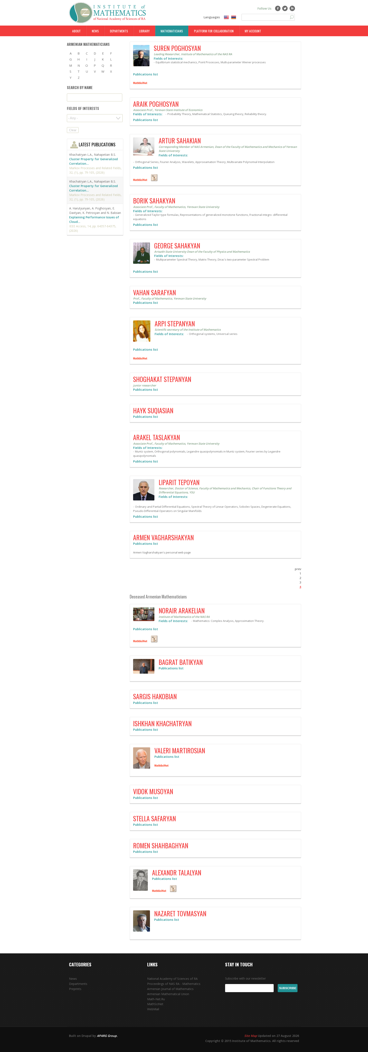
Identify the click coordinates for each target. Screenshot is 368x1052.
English (226, 17)
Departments (119, 31)
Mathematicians (172, 31)
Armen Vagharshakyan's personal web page (162, 552)
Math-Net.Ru (156, 999)
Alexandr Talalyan (176, 872)
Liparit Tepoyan (179, 482)
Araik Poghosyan (156, 104)
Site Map (250, 1036)
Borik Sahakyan (154, 200)
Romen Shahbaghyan (160, 845)
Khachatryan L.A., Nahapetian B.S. (92, 155)
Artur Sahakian (180, 140)
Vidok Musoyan (153, 791)
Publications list (145, 74)
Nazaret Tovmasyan (180, 913)
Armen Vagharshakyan (163, 537)
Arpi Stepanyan (175, 323)
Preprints (75, 989)
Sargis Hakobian (155, 696)
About (76, 31)
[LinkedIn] (292, 8)
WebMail (153, 1009)
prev (298, 569)
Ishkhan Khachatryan (162, 723)
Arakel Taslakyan (156, 437)
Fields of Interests (83, 108)
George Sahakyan (177, 245)
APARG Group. (107, 1036)
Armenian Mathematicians (88, 44)
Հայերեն (233, 17)
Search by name (80, 87)
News (95, 31)
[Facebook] (278, 8)
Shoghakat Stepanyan (162, 379)
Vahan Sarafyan (154, 292)
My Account (253, 31)
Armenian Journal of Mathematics (170, 989)
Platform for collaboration (214, 31)
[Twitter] (285, 8)
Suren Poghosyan (177, 48)
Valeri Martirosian (179, 750)
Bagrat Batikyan (181, 662)
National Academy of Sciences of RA (172, 979)
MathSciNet (155, 1004)
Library (144, 31)
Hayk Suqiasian (153, 410)
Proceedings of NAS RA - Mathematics (173, 984)
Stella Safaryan (154, 818)
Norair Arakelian (182, 610)
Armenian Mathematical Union (168, 994)
